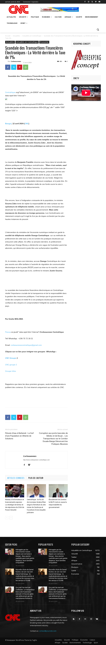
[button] (98, 29)
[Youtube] (99, 1)
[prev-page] (6, 517)
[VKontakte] (97, 619)
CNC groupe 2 (11, 365)
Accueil (7, 36)
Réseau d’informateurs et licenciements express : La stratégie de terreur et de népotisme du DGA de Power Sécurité (14, 505)
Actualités (16, 36)
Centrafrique (10, 92)
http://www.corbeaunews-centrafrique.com (36, 460)
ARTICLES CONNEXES (15, 478)
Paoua (7, 332)
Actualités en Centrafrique (31, 36)
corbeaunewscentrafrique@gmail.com (26, 345)
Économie (44, 42)
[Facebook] (85, 1)
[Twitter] (92, 1)
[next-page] (11, 517)
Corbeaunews (16, 61)
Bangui (8, 123)
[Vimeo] (95, 1)
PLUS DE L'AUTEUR (35, 478)
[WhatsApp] (25, 67)
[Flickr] (85, 619)
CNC (27, 123)
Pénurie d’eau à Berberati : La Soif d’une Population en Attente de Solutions (19, 436)
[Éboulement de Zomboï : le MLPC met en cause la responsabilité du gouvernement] (58, 490)
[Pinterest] (19, 67)
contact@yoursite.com (47, 631)
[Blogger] (73, 619)
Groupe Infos (10, 371)
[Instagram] (88, 1)
